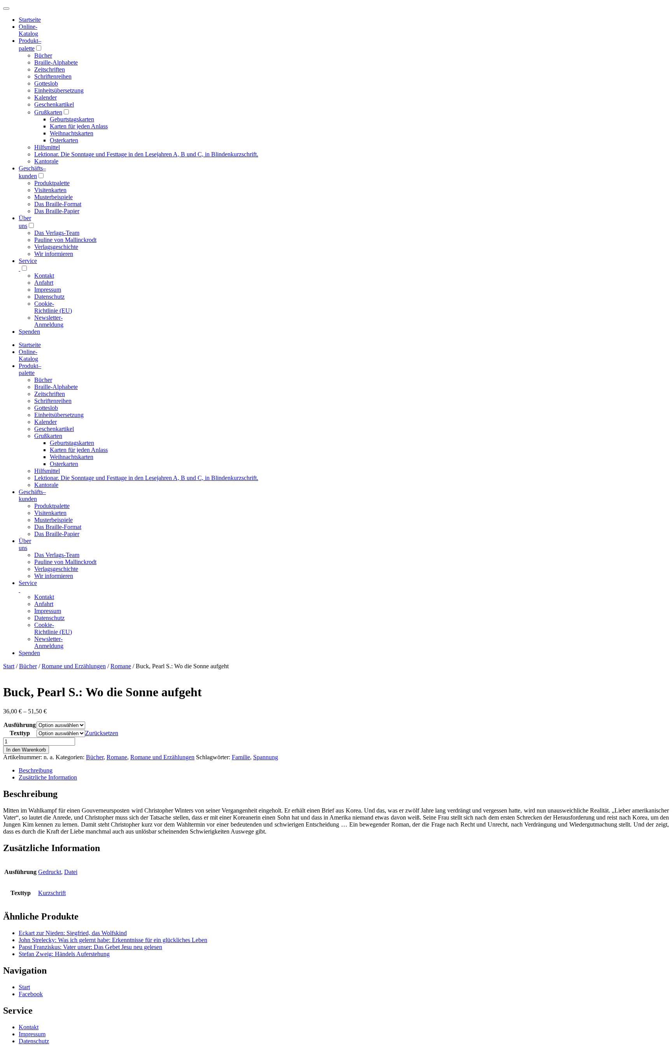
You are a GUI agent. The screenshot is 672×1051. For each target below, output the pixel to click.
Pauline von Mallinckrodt (65, 239)
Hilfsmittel (47, 147)
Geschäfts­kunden (32, 495)
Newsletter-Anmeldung (48, 321)
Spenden (29, 331)
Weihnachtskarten (71, 133)
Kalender (45, 97)
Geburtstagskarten (72, 119)
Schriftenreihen (53, 76)
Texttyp (20, 733)
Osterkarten (64, 140)
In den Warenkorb (26, 750)
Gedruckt (49, 872)
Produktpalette (52, 183)
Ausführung (20, 725)
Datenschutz (49, 296)
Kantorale (46, 161)
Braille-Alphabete (56, 62)
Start (8, 666)
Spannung (265, 757)
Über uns (25, 544)
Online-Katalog (28, 30)
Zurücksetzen (101, 733)
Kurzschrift (52, 893)
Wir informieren (53, 253)
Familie (241, 757)
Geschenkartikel (54, 104)
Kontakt (44, 275)
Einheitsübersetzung (59, 90)
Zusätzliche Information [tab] (48, 777)
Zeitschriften (49, 69)
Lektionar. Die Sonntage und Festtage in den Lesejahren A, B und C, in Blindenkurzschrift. (146, 154)
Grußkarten (48, 112)
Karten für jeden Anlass (79, 126)
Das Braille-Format (57, 204)
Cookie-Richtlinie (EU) (53, 307)
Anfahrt (43, 282)
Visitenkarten (50, 190)
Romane (120, 666)
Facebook (31, 994)
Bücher (43, 55)
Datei (70, 872)
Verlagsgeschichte (56, 246)
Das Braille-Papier (56, 211)
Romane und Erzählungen (74, 666)
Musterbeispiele (53, 197)
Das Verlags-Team (56, 232)
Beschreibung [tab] (35, 770)
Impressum (47, 289)
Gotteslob (46, 83)
